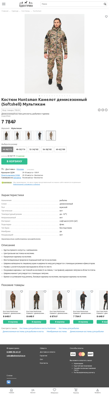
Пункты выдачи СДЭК (10, 175)
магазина (17, 178)
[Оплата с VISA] (73, 357)
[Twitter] (106, 109)
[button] (39, 96)
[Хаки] (6, 136)
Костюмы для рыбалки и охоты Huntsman (38, 328)
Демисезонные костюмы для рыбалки (87, 331)
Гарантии (43, 356)
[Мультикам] (51, 136)
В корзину (13, 322)
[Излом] (40, 136)
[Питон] (28, 136)
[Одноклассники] (102, 109)
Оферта (43, 348)
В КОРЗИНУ (14, 161)
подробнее (6, 116)
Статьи (9, 375)
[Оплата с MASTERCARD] (82, 357)
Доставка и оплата (47, 352)
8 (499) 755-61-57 (14, 352)
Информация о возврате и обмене (26, 184)
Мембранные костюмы (57, 331)
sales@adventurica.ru (16, 356)
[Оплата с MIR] (90, 357)
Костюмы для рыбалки (69, 328)
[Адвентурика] (26, 4)
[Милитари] (17, 136)
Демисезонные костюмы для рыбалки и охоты (23, 331)
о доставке (30, 169)
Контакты (44, 363)
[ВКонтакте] (99, 109)
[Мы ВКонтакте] (9, 383)
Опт (41, 359)
